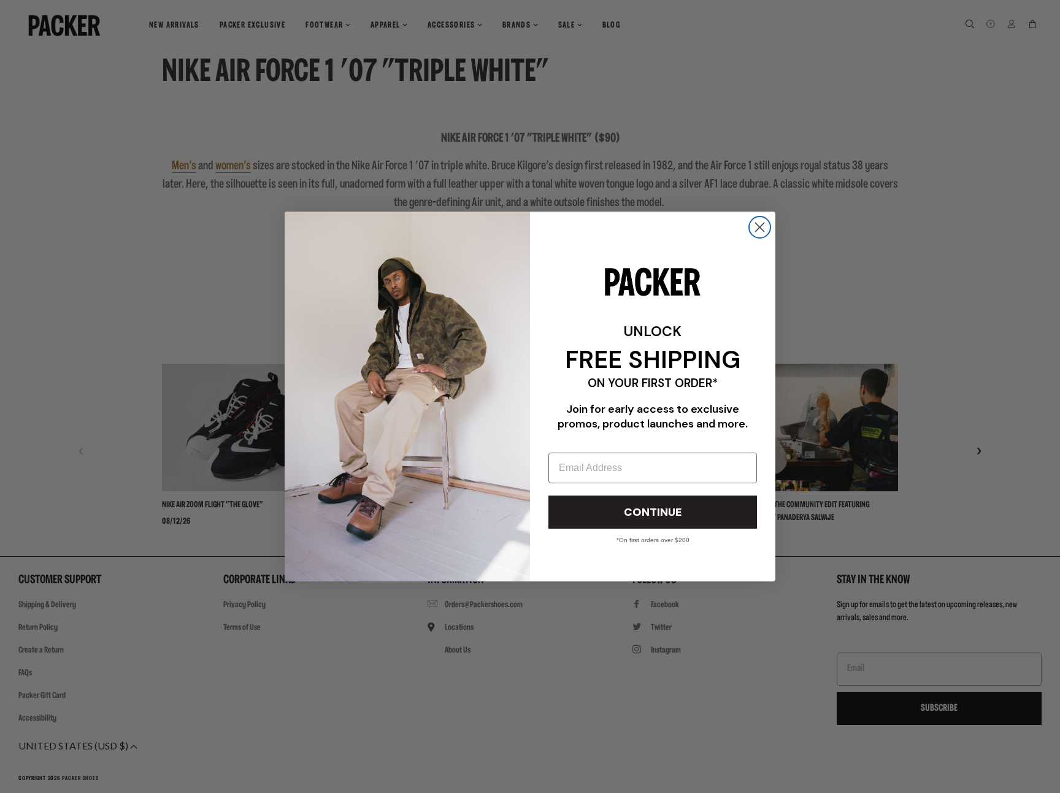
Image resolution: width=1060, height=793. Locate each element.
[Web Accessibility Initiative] (5, 778)
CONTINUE (653, 512)
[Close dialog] (759, 227)
